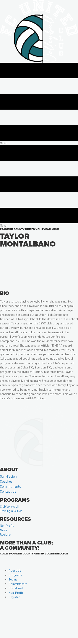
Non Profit (7, 525)
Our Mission (8, 476)
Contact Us (8, 491)
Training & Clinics (11, 511)
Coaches (6, 481)
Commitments (10, 486)
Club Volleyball (9, 506)
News (3, 530)
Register (5, 534)
